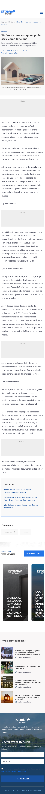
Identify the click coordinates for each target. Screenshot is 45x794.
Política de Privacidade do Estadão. (13, 771)
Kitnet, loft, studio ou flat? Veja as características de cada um (17, 490)
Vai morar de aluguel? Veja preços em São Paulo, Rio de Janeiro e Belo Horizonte (20, 498)
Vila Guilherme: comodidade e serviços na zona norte (21, 506)
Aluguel (13, 22)
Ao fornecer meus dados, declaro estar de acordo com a (22, 770)
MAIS (34, 553)
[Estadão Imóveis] (8, 12)
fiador (26, 532)
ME (22, 779)
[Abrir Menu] (41, 12)
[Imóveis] (22, 720)
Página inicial (5, 22)
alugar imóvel (10, 532)
